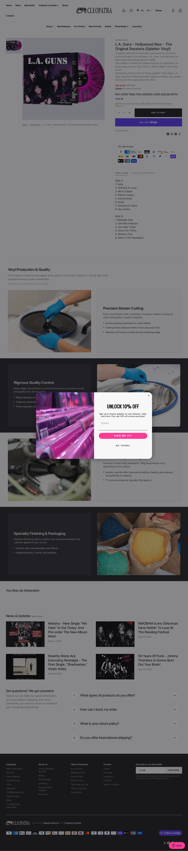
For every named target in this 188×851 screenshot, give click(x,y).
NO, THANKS (123, 446)
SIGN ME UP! (123, 435)
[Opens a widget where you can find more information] (177, 846)
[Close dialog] (149, 395)
